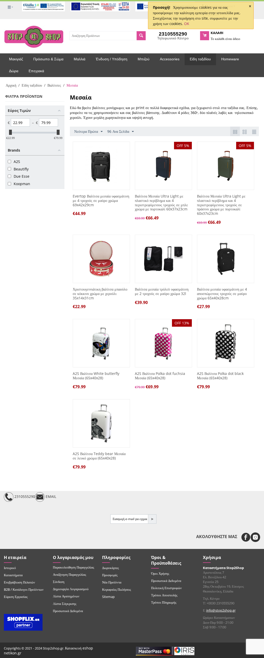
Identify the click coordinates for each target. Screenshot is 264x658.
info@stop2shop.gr (221, 610)
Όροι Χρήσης (160, 573)
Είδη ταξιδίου (200, 59)
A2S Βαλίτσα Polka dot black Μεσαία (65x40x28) (220, 376)
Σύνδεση (58, 581)
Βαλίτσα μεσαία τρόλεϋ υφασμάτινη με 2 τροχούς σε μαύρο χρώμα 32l (161, 291)
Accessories (169, 59)
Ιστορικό (10, 567)
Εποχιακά (36, 71)
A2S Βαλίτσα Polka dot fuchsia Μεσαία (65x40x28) (160, 376)
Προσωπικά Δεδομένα (68, 610)
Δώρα (13, 71)
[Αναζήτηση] (141, 35)
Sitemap (108, 596)
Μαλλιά (79, 59)
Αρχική (11, 85)
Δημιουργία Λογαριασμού (70, 589)
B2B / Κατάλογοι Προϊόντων (24, 589)
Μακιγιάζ (16, 59)
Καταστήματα (13, 575)
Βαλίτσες (54, 85)
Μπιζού (144, 59)
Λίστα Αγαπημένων (66, 596)
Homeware (230, 59)
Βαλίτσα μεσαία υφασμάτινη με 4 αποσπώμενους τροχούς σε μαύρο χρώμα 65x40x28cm (222, 293)
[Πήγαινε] (152, 519)
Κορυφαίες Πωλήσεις (116, 589)
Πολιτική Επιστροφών (166, 588)
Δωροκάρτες (110, 567)
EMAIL (50, 496)
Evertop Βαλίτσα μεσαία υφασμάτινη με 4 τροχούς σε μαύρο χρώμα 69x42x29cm (101, 200)
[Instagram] (255, 537)
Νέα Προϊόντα (111, 582)
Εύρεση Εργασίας (16, 596)
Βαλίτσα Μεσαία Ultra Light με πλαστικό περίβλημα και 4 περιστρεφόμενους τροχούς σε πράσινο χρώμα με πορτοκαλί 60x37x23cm (221, 205)
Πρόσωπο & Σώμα (48, 59)
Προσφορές (110, 575)
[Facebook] (246, 537)
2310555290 (24, 496)
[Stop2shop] (34, 36)
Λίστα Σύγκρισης (64, 603)
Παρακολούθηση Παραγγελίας (73, 567)
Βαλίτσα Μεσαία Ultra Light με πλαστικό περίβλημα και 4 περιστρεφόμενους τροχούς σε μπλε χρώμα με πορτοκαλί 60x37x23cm (161, 202)
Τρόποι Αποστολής (164, 595)
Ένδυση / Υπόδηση (111, 59)
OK (186, 23)
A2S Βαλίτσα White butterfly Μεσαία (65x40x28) (96, 376)
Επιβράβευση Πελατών (19, 582)
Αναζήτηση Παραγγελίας (69, 574)
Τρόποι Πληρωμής (163, 602)
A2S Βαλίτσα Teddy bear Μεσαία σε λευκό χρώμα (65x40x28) (99, 456)
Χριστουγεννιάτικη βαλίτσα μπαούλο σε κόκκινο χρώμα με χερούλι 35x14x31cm (100, 293)
